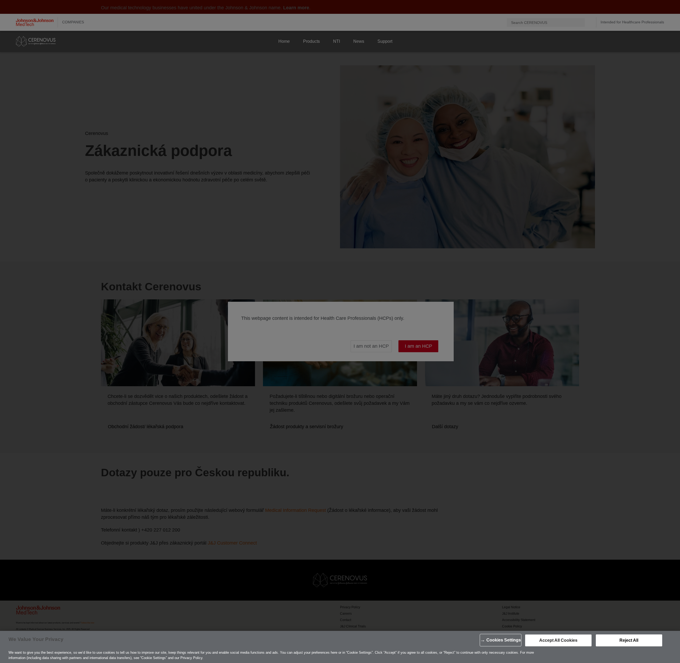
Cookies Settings (503, 640)
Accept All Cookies (558, 640)
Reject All (628, 640)
